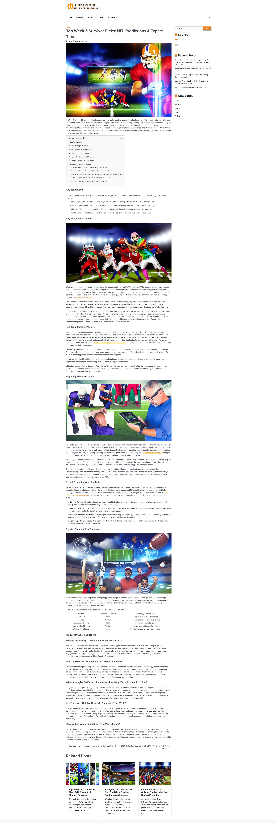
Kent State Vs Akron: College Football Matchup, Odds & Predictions (155, 792)
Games (91, 17)
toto (176, 44)
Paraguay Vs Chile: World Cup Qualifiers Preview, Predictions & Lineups (118, 792)
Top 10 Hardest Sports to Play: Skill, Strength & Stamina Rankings (82, 792)
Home (70, 17)
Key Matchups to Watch (79, 146)
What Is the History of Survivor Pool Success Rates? (90, 167)
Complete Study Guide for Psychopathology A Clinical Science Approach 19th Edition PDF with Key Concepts (192, 62)
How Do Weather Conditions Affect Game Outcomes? (91, 171)
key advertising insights (82, 297)
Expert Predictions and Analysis (82, 157)
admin (70, 41)
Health (101, 17)
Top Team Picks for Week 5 (81, 149)
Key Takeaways (76, 142)
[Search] (209, 17)
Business (80, 17)
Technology (113, 17)
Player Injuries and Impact (80, 153)
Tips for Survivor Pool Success (82, 161)
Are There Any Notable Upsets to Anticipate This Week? (91, 178)
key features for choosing (152, 453)
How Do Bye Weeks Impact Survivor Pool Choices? (90, 181)
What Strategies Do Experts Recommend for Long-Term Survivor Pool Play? (98, 174)
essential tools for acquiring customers (110, 342)
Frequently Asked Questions (81, 164)
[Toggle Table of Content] (120, 138)
